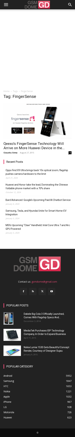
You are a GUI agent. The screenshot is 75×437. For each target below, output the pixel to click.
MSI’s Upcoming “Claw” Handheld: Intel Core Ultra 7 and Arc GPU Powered (38, 227)
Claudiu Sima (10, 152)
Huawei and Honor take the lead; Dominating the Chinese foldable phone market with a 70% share (37, 186)
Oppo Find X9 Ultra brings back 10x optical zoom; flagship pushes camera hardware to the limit (37, 172)
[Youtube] (51, 291)
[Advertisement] (37, 48)
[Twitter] (42, 291)
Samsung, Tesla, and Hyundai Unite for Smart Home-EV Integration (36, 212)
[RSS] (32, 291)
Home (6, 91)
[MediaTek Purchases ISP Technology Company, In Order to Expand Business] (12, 335)
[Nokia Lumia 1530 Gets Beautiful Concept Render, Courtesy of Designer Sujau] (12, 351)
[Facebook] (23, 291)
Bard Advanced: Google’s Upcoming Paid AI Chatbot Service (38, 200)
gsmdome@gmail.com (44, 281)
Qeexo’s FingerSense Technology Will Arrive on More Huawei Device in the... (34, 146)
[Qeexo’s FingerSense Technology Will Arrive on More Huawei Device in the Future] (37, 121)
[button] (6, 4)
